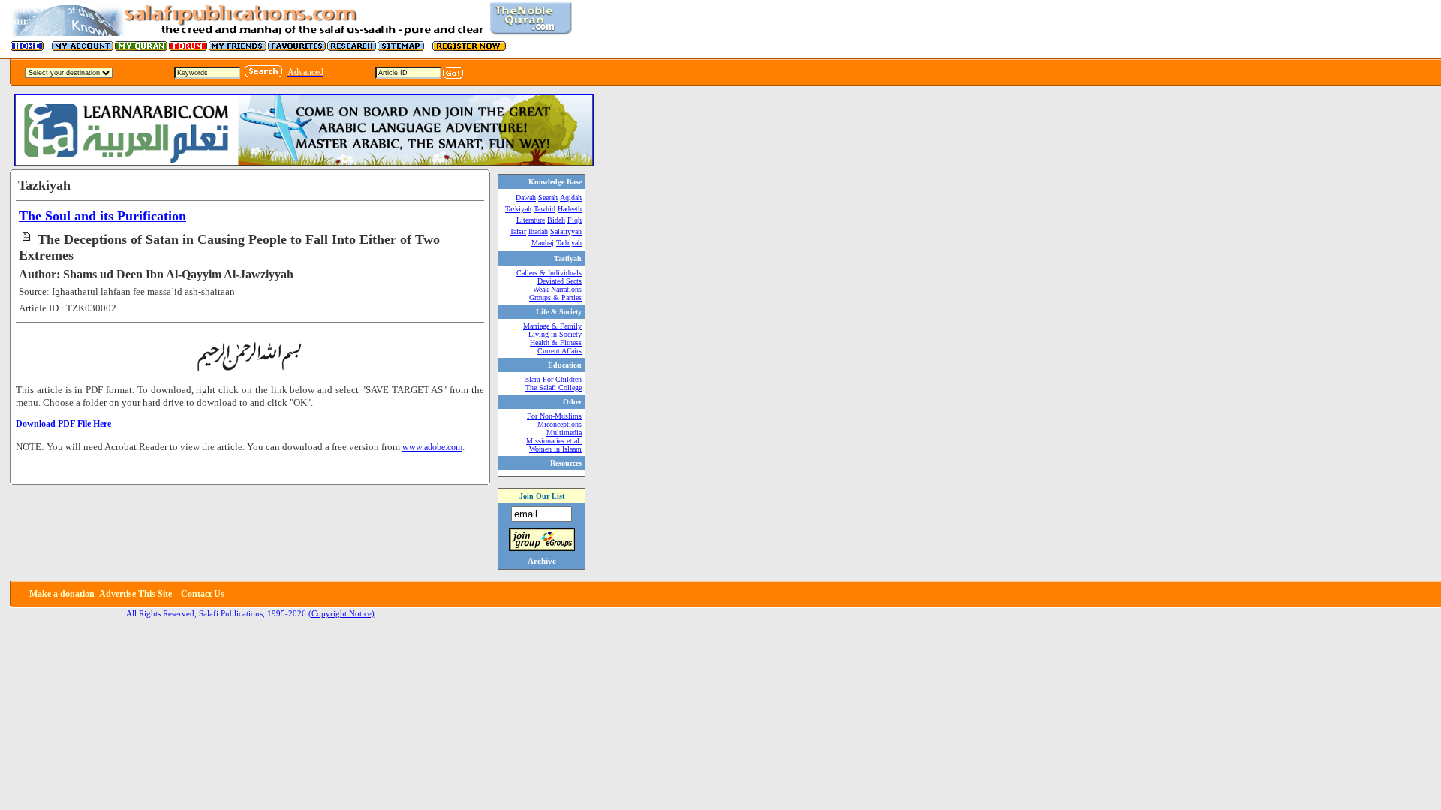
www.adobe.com (432, 447)
